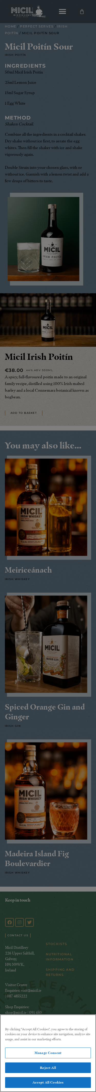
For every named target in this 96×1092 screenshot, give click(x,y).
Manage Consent (48, 1053)
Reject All (48, 1068)
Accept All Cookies (48, 1082)
